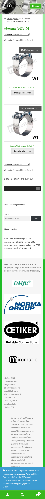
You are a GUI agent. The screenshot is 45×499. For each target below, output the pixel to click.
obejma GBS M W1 (9, 242)
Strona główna (12, 19)
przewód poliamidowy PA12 (29, 245)
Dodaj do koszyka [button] (22, 92)
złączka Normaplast (22, 248)
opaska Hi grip (8, 245)
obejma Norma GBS (25, 242)
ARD (30, 239)
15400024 (6, 239)
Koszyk (35, 492)
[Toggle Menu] (38, 188)
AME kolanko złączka (19, 239)
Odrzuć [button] (6, 486)
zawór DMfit (8, 248)
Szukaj (6, 214)
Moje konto (7, 494)
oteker (16, 245)
